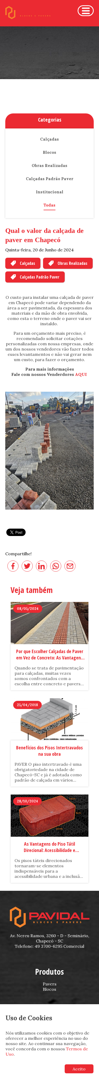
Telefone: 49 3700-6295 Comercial (49, 946)
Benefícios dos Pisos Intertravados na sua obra (49, 750)
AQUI (81, 374)
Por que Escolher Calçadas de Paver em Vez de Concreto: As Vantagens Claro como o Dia (49, 654)
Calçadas (27, 263)
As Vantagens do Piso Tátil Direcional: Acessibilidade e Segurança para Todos (49, 847)
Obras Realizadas (72, 263)
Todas (49, 205)
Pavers (49, 984)
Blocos (49, 152)
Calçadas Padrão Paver (39, 277)
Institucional (49, 191)
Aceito (79, 1068)
